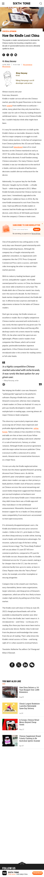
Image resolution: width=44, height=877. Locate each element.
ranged (9, 106)
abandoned (18, 147)
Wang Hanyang (10, 61)
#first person (6, 66)
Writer (18, 76)
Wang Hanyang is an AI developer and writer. (25, 81)
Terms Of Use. (36, 233)
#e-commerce (27, 64)
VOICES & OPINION (9, 31)
